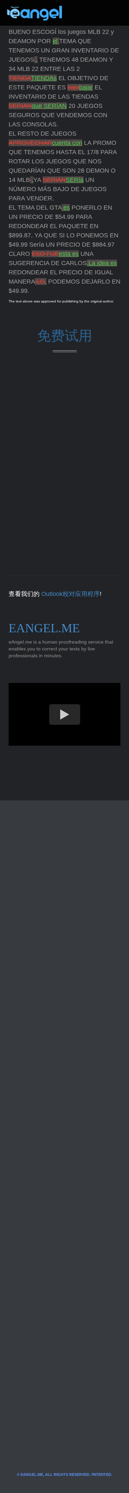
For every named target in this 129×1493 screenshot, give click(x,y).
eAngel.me (44, 628)
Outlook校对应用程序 (70, 593)
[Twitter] (78, 13)
